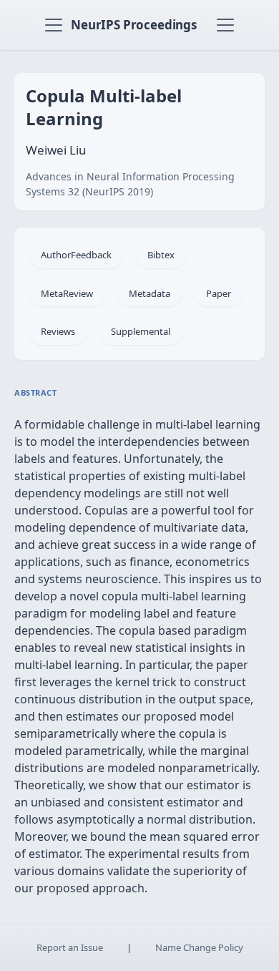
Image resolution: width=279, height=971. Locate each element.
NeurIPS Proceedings (134, 24)
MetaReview (67, 293)
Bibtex (161, 254)
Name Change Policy (199, 947)
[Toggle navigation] (53, 25)
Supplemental (140, 331)
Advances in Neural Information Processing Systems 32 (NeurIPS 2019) (130, 184)
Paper (218, 293)
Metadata (149, 293)
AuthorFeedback (76, 254)
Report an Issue (69, 947)
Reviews (58, 331)
